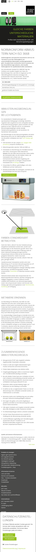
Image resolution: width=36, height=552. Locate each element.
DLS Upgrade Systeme (7, 457)
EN (22, 1)
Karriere (3, 507)
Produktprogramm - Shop (8, 467)
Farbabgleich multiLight (7, 461)
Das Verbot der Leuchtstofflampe (10, 495)
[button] (12, 97)
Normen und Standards (7, 476)
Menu (4, 13)
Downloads (4, 480)
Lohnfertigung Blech (6, 505)
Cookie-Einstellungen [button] (11, 544)
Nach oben (32, 444)
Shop (11, 13)
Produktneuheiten (6, 493)
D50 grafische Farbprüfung (8, 463)
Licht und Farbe (5, 474)
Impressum (21, 548)
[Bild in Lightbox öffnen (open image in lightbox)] (18, 189)
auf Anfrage (16, 162)
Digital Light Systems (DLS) (8, 455)
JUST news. (4, 488)
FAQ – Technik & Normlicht (8, 478)
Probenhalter (13, 271)
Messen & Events (6, 490)
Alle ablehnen (9, 535)
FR (18, 1)
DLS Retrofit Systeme (7, 459)
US (15, 1)
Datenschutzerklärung (10, 548)
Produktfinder (5, 482)
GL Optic (3, 503)
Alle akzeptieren (9, 539)
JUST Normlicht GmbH (7, 501)
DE (12, 1)
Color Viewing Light (27, 138)
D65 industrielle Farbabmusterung (10, 465)
